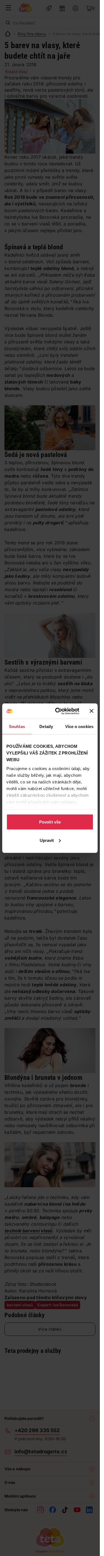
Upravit (47, 840)
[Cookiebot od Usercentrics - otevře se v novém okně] (58, 711)
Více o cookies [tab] (79, 726)
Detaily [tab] (46, 726)
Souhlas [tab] (17, 726)
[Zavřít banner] (91, 711)
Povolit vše (50, 822)
